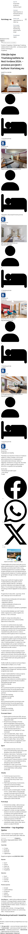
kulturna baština (20, 681)
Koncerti (6, 878)
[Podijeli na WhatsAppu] (15, 522)
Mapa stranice (8, 896)
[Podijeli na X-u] (15, 545)
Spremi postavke (9, 933)
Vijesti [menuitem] (19, 7)
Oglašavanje (7, 853)
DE (4, 39)
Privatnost (6, 891)
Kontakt (6, 888)
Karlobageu (6, 19)
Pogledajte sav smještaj (7, 453)
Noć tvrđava (16, 674)
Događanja (9, 45)
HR (0, 39)
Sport (5, 863)
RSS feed (6, 895)
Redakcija (6, 850)
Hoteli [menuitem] (14, 32)
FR (7, 39)
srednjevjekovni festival (14, 675)
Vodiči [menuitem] (18, 27)
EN (2, 39)
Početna (3, 45)
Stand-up (6, 866)
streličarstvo (12, 679)
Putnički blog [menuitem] (16, 28)
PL (5, 39)
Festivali (6, 879)
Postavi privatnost (9, 911)
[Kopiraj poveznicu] (4, 547)
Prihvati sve (16, 933)
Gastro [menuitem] (19, 30)
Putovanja (6, 868)
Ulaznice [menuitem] (15, 7)
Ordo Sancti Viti (12, 681)
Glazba (6, 864)
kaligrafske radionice (6, 677)
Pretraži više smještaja (7, 694)
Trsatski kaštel (9, 674)
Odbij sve (3, 933)
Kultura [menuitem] (15, 30)
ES (8, 39)
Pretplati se (17, 838)
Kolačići (6, 893)
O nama (6, 848)
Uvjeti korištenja (8, 889)
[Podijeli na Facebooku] (15, 498)
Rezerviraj (3, 148)
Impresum (6, 851)
